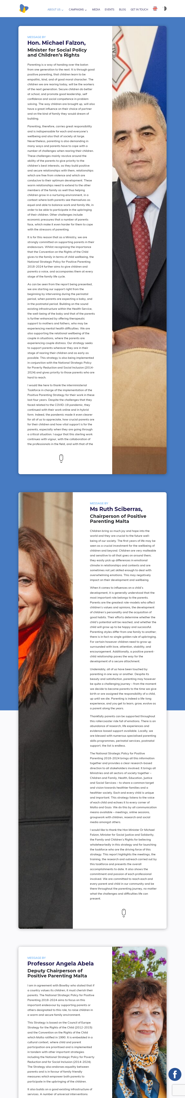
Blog (122, 10)
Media (96, 10)
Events (109, 10)
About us (54, 10)
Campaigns (76, 10)
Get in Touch (139, 10)
